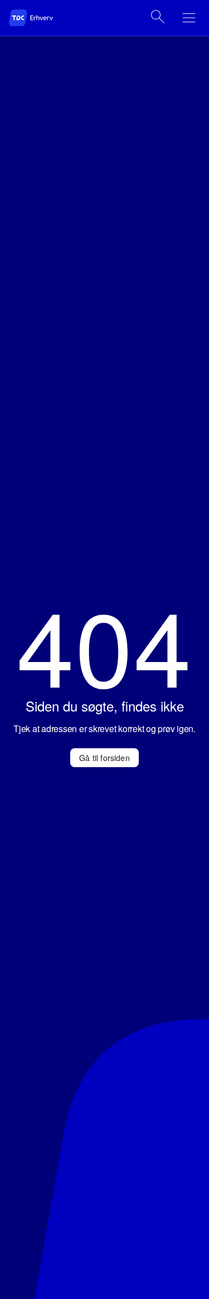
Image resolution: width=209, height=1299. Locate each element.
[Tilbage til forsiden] (42, 17)
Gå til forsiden (104, 757)
